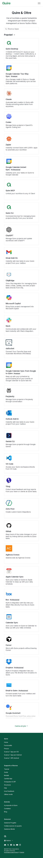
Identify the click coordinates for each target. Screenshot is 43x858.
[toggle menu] (39, 3)
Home (6, 742)
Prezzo (6, 748)
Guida (6, 772)
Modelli (6, 775)
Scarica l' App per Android (13, 755)
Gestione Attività (9, 829)
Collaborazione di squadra (13, 826)
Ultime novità (8, 794)
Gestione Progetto (10, 823)
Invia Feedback (9, 791)
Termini (22, 852)
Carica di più (20, 726)
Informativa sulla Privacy (11, 852)
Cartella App (8, 778)
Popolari (8, 34)
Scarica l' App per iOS (11, 752)
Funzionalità (8, 745)
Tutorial (6, 769)
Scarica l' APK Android (11, 758)
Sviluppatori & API (10, 782)
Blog (5, 812)
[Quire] (6, 3)
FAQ (5, 788)
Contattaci (7, 808)
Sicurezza (7, 785)
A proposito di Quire (10, 805)
